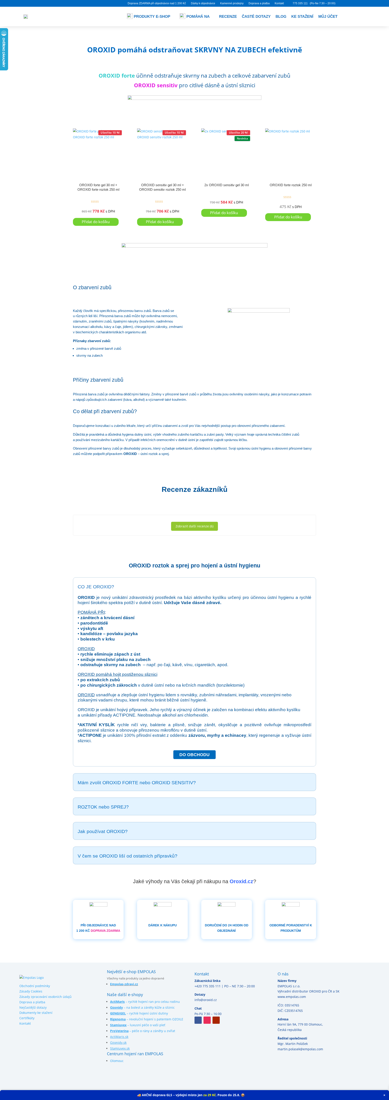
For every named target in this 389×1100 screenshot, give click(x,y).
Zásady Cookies (30, 991)
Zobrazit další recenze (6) (194, 526)
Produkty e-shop (152, 16)
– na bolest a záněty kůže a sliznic (142, 1007)
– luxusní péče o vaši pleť (137, 1025)
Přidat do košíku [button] (96, 221)
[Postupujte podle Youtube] (216, 1020)
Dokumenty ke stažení (35, 1012)
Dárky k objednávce (203, 3)
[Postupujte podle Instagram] (207, 1020)
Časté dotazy (256, 16)
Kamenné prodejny (232, 3)
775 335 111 (300, 3)
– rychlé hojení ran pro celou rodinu (145, 1001)
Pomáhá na (198, 16)
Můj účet (327, 16)
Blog (281, 16)
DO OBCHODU (194, 754)
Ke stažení (302, 16)
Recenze (228, 16)
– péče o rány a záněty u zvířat (142, 1031)
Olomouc (117, 1061)
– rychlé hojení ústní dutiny (139, 1013)
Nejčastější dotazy (33, 1007)
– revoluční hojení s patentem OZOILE (146, 1019)
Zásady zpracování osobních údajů (45, 997)
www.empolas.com (292, 997)
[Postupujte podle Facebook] (198, 1020)
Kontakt (279, 3)
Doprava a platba (259, 3)
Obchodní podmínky (34, 986)
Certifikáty (26, 1018)
